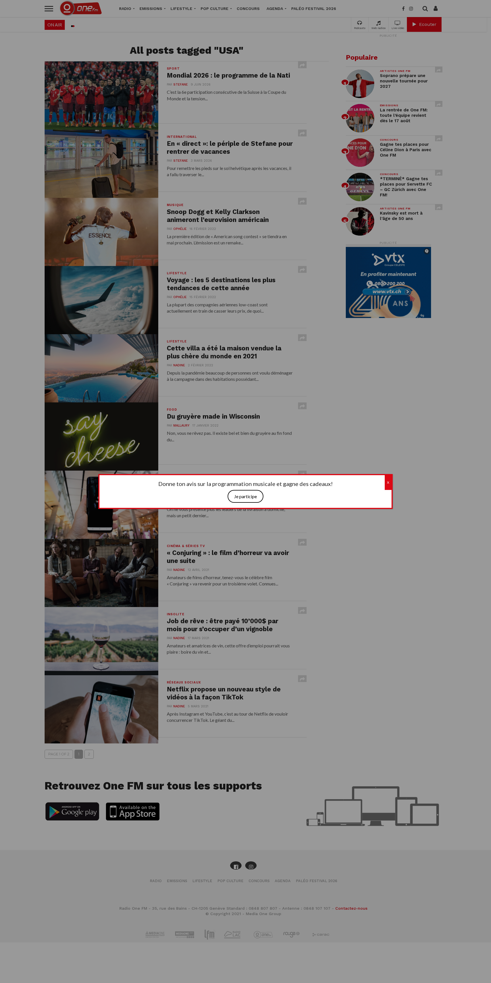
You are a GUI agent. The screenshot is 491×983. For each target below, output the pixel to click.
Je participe (245, 496)
